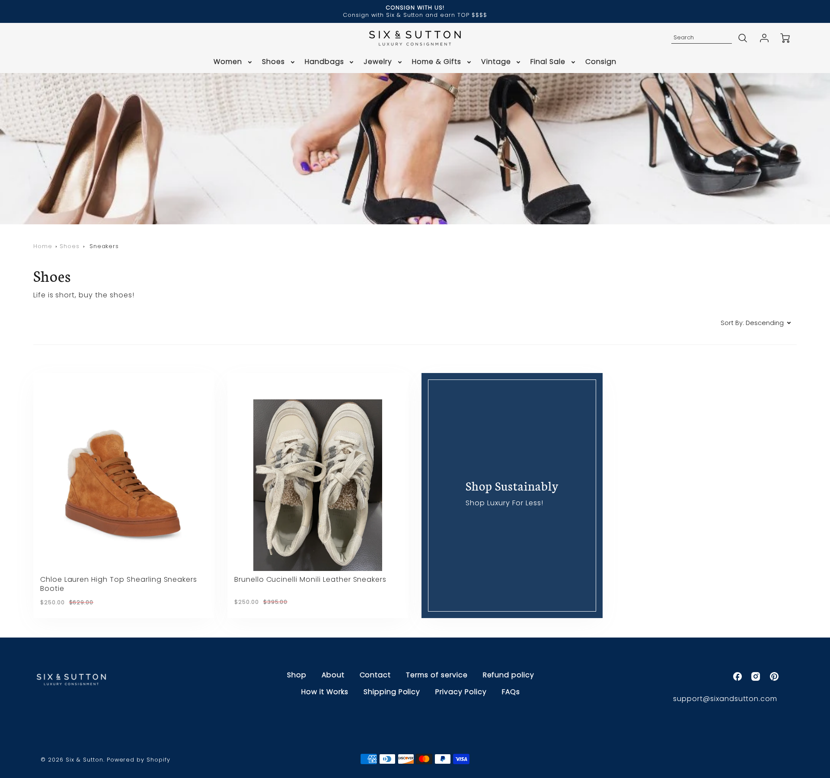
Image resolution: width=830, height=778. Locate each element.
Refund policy (508, 675)
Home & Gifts (436, 62)
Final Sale (547, 62)
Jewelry (378, 62)
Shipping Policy (392, 692)
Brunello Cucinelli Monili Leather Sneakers (310, 579)
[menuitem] (233, 62)
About (333, 675)
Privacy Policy (460, 692)
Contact (375, 675)
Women (228, 62)
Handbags (324, 62)
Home (42, 246)
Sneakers (104, 246)
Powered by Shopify (138, 759)
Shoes (273, 62)
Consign (600, 62)
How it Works (324, 692)
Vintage (496, 62)
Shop (296, 675)
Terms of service (436, 675)
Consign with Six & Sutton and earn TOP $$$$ (415, 15)
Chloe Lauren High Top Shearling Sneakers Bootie (118, 583)
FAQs (511, 692)
